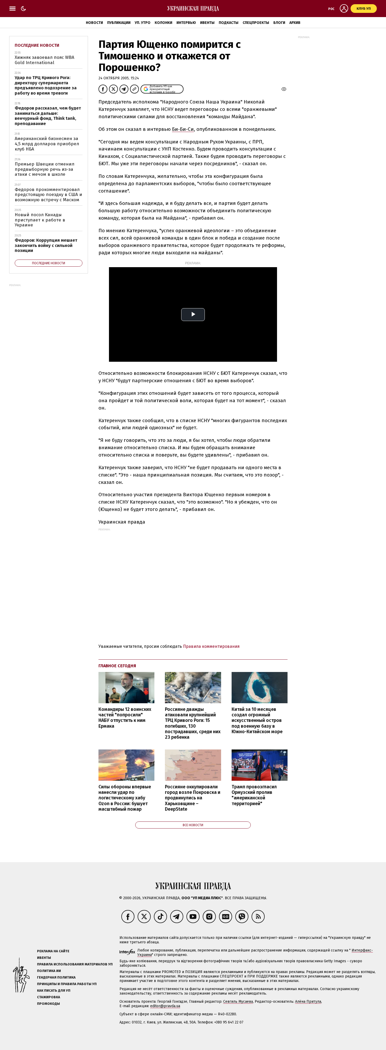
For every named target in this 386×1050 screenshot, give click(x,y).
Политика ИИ (49, 971)
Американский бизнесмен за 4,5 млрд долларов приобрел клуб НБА (47, 144)
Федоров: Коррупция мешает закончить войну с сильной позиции (46, 245)
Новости (94, 22)
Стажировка (48, 997)
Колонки (163, 22)
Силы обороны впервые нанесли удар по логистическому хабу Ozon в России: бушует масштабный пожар (124, 798)
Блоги (279, 22)
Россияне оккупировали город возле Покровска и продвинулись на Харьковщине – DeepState (192, 798)
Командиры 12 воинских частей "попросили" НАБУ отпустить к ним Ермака (124, 718)
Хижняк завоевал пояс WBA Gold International (44, 60)
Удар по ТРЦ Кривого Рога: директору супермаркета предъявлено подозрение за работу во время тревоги (46, 85)
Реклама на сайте (53, 951)
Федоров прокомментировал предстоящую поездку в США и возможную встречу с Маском (48, 195)
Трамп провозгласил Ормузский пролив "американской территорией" (254, 795)
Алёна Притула (308, 1001)
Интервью (186, 22)
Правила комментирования (211, 646)
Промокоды (48, 1004)
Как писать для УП (53, 990)
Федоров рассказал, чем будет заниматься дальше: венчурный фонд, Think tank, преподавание (48, 115)
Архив (294, 22)
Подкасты (228, 22)
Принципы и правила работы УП (67, 984)
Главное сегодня (117, 665)
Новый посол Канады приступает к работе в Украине (40, 220)
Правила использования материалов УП (75, 964)
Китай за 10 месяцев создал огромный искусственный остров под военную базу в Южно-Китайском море (257, 721)
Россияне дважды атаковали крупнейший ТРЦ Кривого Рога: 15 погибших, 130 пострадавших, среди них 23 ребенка (193, 723)
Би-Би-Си (183, 129)
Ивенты (207, 22)
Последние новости (37, 45)
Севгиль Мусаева (238, 1001)
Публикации (119, 22)
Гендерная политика (56, 977)
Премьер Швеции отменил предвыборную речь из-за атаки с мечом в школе (44, 169)
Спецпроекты (256, 22)
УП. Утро (142, 22)
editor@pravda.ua (165, 1006)
